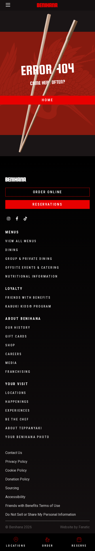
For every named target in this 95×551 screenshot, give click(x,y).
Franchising (17, 371)
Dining (11, 250)
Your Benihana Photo (27, 437)
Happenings (17, 401)
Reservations (47, 204)
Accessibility (15, 497)
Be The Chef (17, 419)
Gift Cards (16, 336)
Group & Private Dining (28, 259)
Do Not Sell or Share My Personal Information (40, 514)
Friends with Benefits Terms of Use (32, 506)
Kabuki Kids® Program (28, 306)
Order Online (47, 192)
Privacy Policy (16, 461)
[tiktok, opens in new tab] (25, 218)
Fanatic (84, 527)
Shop (10, 345)
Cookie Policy (16, 470)
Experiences (17, 410)
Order (47, 545)
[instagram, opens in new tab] (8, 218)
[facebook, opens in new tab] (17, 218)
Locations (16, 545)
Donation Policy (17, 479)
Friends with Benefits (28, 297)
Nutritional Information (31, 276)
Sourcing (12, 488)
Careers (13, 354)
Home (47, 100)
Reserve (79, 545)
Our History (17, 327)
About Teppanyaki (23, 428)
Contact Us (13, 453)
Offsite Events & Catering (32, 267)
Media (11, 363)
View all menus (21, 241)
